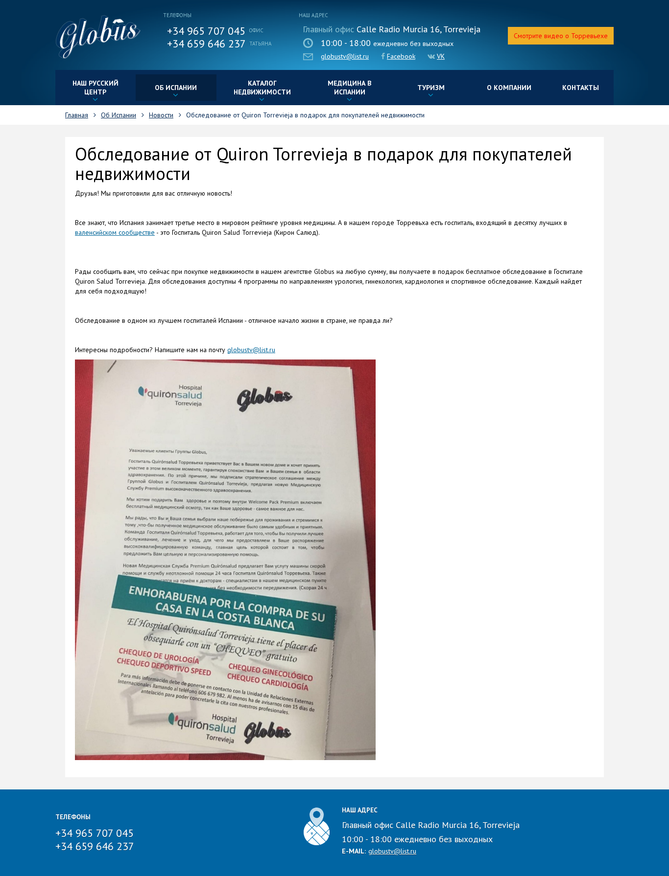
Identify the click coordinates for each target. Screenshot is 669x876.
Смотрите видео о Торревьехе (561, 35)
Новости (161, 115)
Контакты (580, 87)
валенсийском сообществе (115, 232)
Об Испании (176, 87)
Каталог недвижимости (262, 87)
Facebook (401, 56)
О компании (509, 87)
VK (441, 56)
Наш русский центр (95, 87)
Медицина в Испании (349, 87)
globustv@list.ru (345, 56)
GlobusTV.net (98, 37)
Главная (76, 115)
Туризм (431, 87)
